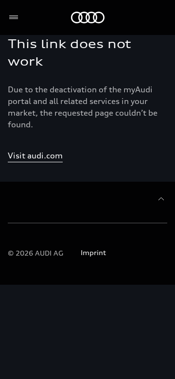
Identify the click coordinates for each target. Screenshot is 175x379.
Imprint (93, 252)
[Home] (88, 17)
